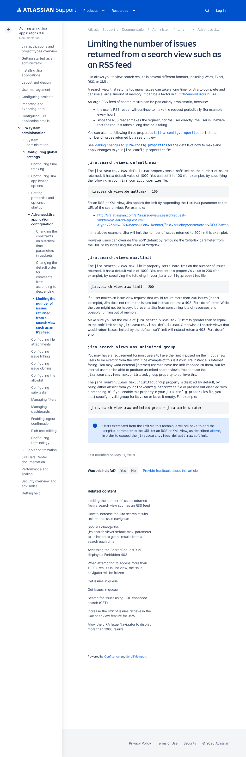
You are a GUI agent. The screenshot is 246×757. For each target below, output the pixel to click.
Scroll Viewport (136, 656)
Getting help (31, 493)
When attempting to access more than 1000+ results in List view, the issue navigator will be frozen (117, 568)
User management (36, 89)
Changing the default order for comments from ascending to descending (46, 276)
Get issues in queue (103, 581)
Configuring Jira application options (43, 181)
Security (190, 743)
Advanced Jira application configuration (43, 219)
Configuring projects (37, 97)
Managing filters (43, 399)
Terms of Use (167, 743)
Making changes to (130, 145)
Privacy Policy (140, 743)
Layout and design (36, 82)
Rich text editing (44, 431)
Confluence (112, 656)
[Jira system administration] (179, 29)
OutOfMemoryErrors (190, 94)
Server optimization (41, 450)
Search (207, 10)
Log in (221, 10)
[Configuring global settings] (189, 29)
